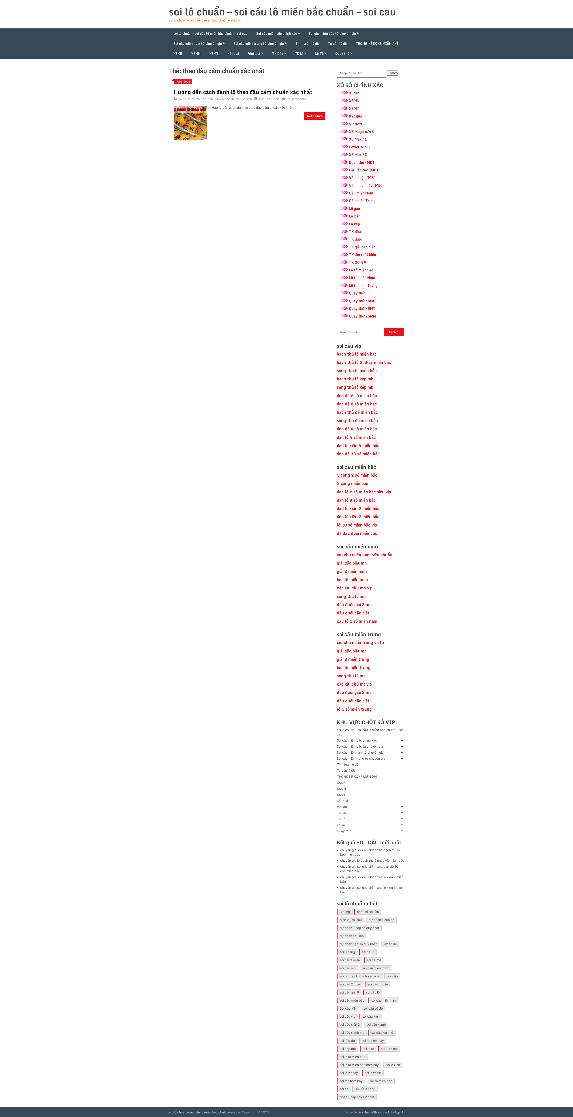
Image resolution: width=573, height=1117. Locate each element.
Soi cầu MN (348, 1008)
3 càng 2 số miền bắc (357, 475)
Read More (315, 116)
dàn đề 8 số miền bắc (357, 404)
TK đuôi (355, 239)
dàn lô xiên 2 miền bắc (358, 508)
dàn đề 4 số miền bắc (357, 428)
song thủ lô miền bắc (357, 370)
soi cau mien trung (376, 968)
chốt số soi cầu (368, 912)
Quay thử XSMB (362, 301)
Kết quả (233, 53)
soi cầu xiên (371, 1016)
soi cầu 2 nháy (350, 984)
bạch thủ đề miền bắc (357, 412)
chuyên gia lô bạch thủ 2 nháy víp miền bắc (372, 860)
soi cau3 (368, 952)
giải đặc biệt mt (351, 651)
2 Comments (297, 99)
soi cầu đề (347, 1040)
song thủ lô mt (351, 675)
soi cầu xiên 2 (350, 1024)
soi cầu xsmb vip (352, 1032)
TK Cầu (277, 53)
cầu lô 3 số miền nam (357, 621)
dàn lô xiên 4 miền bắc (358, 445)
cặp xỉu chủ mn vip (354, 587)
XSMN (196, 53)
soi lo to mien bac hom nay (359, 1065)
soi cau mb (348, 968)
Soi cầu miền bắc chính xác (276, 33)
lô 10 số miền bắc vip (357, 525)
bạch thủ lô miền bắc (357, 354)
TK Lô (299, 53)
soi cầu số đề (373, 1008)
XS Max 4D (358, 139)
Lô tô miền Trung (363, 285)
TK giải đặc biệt (362, 247)
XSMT (214, 53)
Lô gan (354, 208)
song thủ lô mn (351, 596)
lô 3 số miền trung (354, 709)
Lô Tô (319, 53)
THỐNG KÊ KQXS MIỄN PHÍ (377, 43)
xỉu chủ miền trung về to (360, 642)
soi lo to (368, 1049)
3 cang (345, 912)
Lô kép (354, 224)
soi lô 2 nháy (349, 1073)
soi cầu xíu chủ (382, 1032)
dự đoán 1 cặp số (381, 920)
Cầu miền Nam (361, 193)
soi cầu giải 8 (349, 992)
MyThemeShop (370, 1112)
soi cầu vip (347, 1016)
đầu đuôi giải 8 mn (354, 604)
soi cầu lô (373, 992)
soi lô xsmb (373, 1073)
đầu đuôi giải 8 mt (354, 692)
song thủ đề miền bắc (357, 420)
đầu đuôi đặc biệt (353, 613)
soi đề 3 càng (365, 1089)
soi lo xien (393, 1065)
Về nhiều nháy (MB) (366, 185)
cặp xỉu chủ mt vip (354, 684)
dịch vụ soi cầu (351, 920)
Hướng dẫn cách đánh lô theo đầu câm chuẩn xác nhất (243, 91)
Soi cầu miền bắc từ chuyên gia (332, 33)
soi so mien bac (381, 1081)
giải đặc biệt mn (352, 563)
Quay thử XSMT (362, 308)
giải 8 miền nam (352, 571)
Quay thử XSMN (362, 316)
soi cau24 (374, 960)
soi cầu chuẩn (378, 984)
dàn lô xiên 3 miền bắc (358, 516)
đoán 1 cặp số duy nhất (357, 1097)
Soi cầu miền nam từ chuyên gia (197, 43)
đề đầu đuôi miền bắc (357, 533)
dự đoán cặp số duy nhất (358, 944)
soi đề (344, 1089)
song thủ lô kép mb (355, 387)
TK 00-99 (357, 262)
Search (392, 73)
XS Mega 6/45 (361, 131)
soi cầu (392, 976)
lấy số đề (390, 944)
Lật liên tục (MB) (363, 170)
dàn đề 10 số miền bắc (358, 453)
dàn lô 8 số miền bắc (356, 500)
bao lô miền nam (352, 579)
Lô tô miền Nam (362, 278)
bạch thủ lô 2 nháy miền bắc (364, 362)
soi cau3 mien (350, 960)
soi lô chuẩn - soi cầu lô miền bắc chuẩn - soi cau (217, 99)
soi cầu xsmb (376, 1024)
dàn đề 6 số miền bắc (357, 395)
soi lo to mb (389, 1049)
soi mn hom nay (351, 1081)
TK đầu (355, 231)
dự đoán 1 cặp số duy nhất (359, 928)
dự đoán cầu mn (352, 936)
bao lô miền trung (353, 667)
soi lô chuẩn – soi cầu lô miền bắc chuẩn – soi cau (282, 12)
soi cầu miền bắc (352, 1000)
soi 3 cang (347, 952)
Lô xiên (355, 216)
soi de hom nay (373, 1040)
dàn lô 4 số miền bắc (356, 437)
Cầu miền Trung (362, 201)
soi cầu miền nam (384, 1000)
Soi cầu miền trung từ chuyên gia (258, 43)
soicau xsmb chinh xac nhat (360, 976)
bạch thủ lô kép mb (355, 378)
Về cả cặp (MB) (362, 178)
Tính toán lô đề (307, 43)
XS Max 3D (358, 155)
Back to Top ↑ (393, 1112)
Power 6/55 (359, 147)
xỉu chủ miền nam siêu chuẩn (364, 554)
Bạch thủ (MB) (361, 162)
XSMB (177, 53)
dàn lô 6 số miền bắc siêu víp (364, 491)
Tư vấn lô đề (337, 43)
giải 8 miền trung (353, 659)
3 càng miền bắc (352, 483)
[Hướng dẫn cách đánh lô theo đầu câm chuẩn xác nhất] (190, 122)
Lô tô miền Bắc (361, 270)
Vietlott (254, 53)
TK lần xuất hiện (362, 255)
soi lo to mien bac (352, 1057)
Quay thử (342, 53)
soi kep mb (348, 1049)
